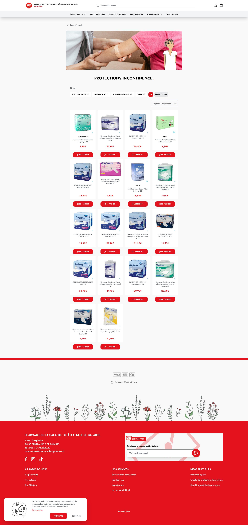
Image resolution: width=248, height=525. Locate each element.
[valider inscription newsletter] (196, 453)
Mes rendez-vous (97, 14)
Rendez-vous (118, 479)
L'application (118, 485)
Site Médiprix (31, 485)
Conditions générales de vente (205, 485)
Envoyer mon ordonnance (124, 474)
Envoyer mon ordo (117, 14)
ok (150, 94)
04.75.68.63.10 (43, 447)
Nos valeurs (172, 14)
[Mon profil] (216, 5)
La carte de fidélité (121, 490)
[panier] (221, 5)
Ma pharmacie (136, 14)
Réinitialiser (161, 94)
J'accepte (58, 516)
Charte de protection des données (206, 479)
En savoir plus (37, 510)
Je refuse (76, 516)
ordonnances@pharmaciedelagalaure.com (44, 451)
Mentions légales (198, 474)
